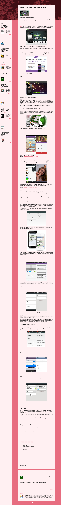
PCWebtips (22, 2)
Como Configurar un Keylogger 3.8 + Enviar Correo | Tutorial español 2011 (33, 482)
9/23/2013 (25, 449)
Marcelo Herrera (25, 445)
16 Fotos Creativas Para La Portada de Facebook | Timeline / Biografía (5, 50)
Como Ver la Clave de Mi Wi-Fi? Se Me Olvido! (4, 122)
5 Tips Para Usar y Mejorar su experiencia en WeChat (30, 187)
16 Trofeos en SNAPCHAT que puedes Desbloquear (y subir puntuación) (5, 110)
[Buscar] (54, 2)
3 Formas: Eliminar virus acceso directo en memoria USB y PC (5, 26)
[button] (52, 7)
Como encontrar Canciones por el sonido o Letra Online (4, 85)
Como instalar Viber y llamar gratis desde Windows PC (30, 156)
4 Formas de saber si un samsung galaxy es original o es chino (5, 62)
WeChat (51, 19)
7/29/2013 (29, 445)
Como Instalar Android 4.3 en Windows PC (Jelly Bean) (29, 472)
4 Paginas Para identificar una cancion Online (5, 38)
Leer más (51, 489)
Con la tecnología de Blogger (37, 502)
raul (23, 449)
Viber (48, 19)
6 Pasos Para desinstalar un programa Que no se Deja (29, 492)
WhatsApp (46, 19)
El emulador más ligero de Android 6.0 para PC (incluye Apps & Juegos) (5, 134)
